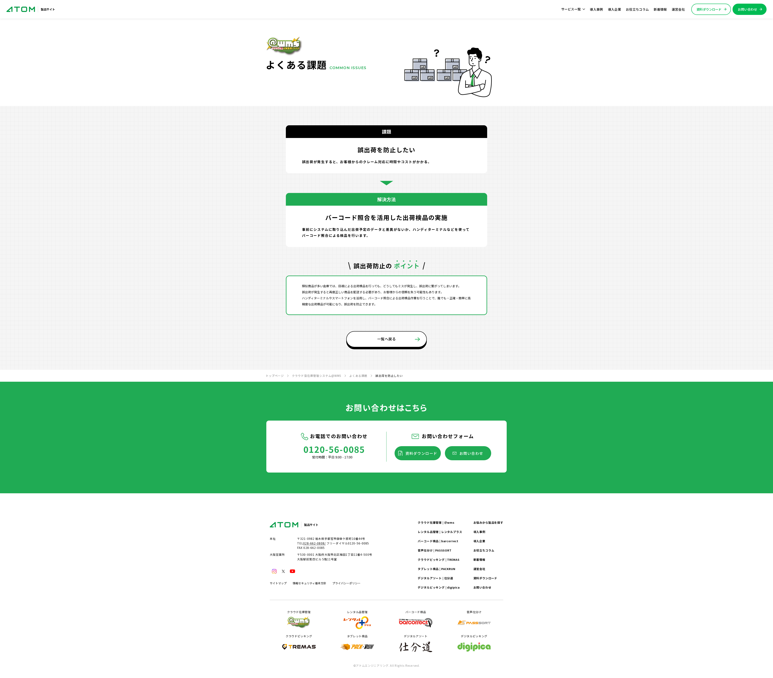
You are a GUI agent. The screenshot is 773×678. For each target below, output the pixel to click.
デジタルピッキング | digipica (439, 587)
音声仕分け (474, 612)
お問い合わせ (471, 453)
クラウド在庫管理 (299, 612)
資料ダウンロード (421, 453)
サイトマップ (278, 583)
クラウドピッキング (299, 636)
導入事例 (596, 9)
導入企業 (614, 9)
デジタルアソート (416, 636)
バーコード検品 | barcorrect (438, 541)
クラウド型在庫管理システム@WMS (316, 376)
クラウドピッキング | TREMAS (438, 560)
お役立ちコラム (637, 9)
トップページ (275, 376)
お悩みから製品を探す (488, 522)
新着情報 (660, 9)
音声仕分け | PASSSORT (434, 550)
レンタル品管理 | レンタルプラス (440, 532)
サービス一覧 (571, 9)
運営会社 (678, 9)
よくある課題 (358, 376)
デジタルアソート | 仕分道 (435, 578)
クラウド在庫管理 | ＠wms (436, 522)
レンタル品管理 (357, 612)
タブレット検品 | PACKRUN (436, 569)
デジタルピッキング (474, 636)
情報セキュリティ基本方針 (309, 583)
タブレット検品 (357, 636)
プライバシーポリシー (346, 583)
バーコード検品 (415, 612)
